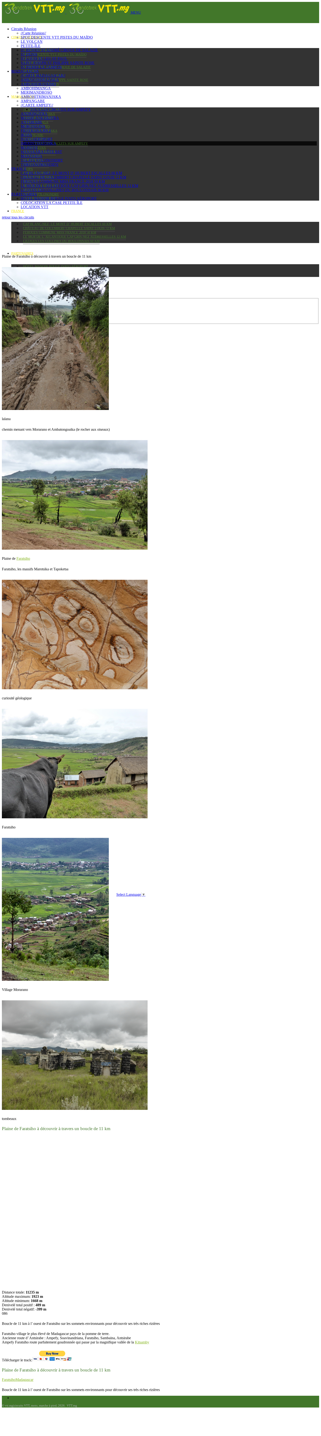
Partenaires (22, 253)
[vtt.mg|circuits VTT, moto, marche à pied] (66, 12)
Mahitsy (29, 148)
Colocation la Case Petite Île (51, 203)
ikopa (28, 169)
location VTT (34, 207)
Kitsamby (142, 1342)
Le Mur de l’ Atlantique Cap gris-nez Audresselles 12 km (74, 237)
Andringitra (34, 114)
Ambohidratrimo (38, 84)
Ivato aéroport (37, 139)
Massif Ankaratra (40, 118)
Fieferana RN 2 (36, 131)
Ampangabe (33, 135)
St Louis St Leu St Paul (44, 59)
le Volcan (32, 42)
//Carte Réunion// (33, 33)
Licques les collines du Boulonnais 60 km (61, 241)
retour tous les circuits (18, 217)
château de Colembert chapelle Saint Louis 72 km (69, 228)
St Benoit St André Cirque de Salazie (59, 50)
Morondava (33, 126)
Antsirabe (31, 122)
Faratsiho (23, 558)
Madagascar (25, 71)
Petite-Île (30, 46)
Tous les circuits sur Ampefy (61, 143)
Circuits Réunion (23, 29)
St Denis (29, 54)
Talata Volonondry (41, 194)
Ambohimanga (36, 88)
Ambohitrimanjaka (41, 97)
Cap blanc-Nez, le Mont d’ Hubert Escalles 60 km (67, 224)
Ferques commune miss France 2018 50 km (59, 232)
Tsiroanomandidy (40, 164)
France (17, 211)
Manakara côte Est (41, 152)
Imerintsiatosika (38, 143)
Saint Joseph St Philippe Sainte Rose (57, 63)
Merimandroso (36, 92)
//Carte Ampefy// (37, 105)
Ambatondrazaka (40, 80)
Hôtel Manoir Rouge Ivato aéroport (55, 266)
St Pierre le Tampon (41, 67)
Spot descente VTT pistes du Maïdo (54, 54)
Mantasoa (31, 156)
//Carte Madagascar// (43, 75)
